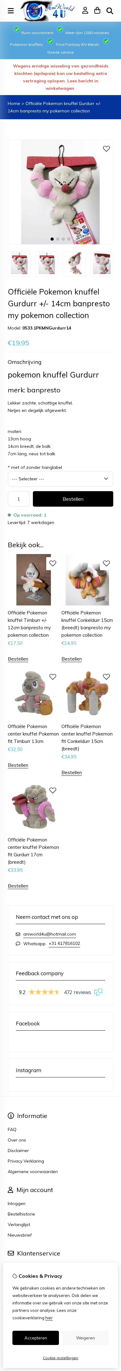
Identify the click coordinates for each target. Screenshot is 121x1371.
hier (49, 1317)
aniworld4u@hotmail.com (49, 934)
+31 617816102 (64, 943)
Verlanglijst (19, 1224)
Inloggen (16, 1203)
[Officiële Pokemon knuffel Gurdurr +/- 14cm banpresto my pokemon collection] (60, 243)
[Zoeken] (109, 10)
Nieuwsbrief (20, 1235)
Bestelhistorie (21, 1214)
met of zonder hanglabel (35, 467)
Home (14, 103)
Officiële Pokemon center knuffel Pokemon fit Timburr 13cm (33, 733)
